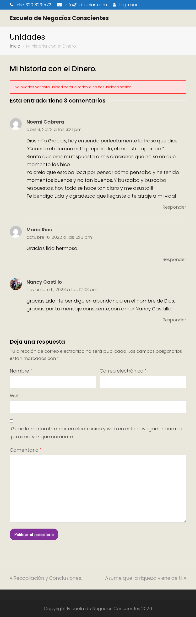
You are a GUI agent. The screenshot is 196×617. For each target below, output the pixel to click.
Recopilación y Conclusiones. (47, 578)
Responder (174, 207)
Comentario (25, 450)
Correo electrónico (123, 371)
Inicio (15, 46)
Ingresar (128, 5)
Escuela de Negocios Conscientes (59, 18)
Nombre (21, 371)
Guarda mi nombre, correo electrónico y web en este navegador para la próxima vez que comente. (96, 432)
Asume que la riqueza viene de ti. (143, 578)
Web (15, 395)
